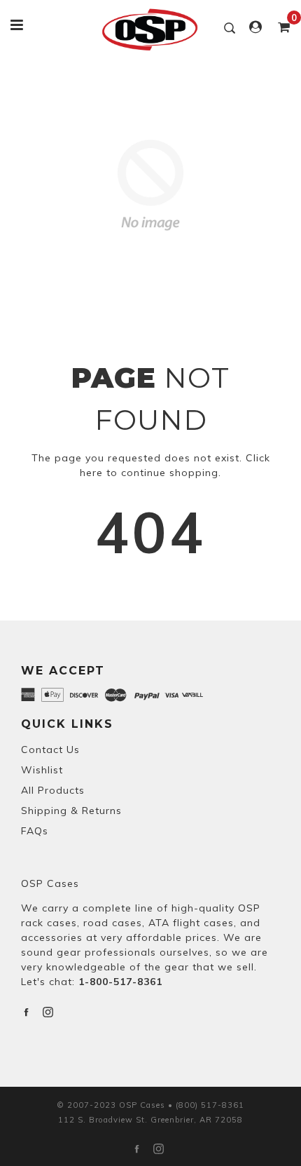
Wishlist (42, 770)
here (91, 472)
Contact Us (50, 749)
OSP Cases (50, 883)
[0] (280, 27)
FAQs (34, 831)
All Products (53, 790)
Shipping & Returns (71, 810)
